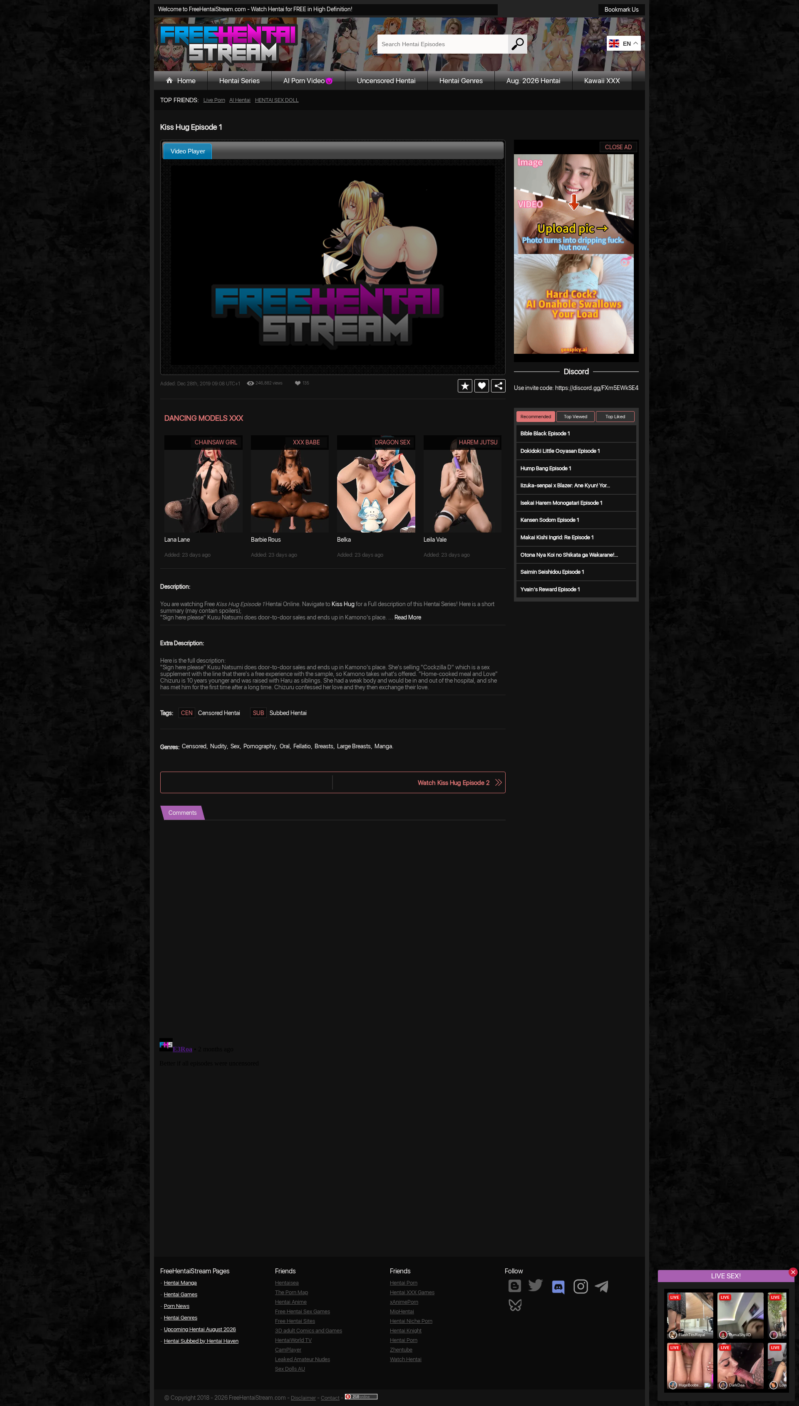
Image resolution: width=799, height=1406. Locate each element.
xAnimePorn (404, 1302)
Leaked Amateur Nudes (302, 1359)
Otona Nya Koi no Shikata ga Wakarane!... (569, 555)
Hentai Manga (180, 1283)
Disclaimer (303, 1398)
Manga (383, 746)
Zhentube (401, 1350)
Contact (330, 1398)
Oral (285, 746)
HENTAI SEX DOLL (277, 100)
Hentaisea (287, 1283)
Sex (235, 746)
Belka (344, 539)
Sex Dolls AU (290, 1369)
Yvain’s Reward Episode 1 (550, 589)
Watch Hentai (406, 1359)
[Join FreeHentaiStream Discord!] (558, 1287)
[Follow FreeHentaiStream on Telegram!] (601, 1286)
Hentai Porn (403, 1283)
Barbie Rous (266, 539)
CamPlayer (288, 1350)
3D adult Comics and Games (308, 1330)
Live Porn (214, 100)
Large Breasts (354, 746)
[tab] (188, 151)
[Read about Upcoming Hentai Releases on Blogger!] (514, 1286)
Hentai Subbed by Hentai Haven (201, 1341)
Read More (408, 617)
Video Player (188, 151)
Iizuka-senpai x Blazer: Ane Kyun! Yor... (565, 485)
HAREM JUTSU (478, 442)
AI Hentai (240, 100)
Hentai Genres (461, 80)
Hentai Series (239, 80)
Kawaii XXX (602, 80)
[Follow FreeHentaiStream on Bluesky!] (514, 1304)
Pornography (259, 746)
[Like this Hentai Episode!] (481, 385)
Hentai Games (180, 1294)
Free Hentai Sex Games (302, 1311)
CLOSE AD (618, 147)
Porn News (176, 1306)
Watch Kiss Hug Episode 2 (453, 782)
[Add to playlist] (465, 385)
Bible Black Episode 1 (545, 433)
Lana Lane (177, 539)
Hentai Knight (406, 1330)
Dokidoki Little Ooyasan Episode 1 (560, 451)
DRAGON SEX (392, 442)
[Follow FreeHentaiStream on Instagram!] (580, 1286)
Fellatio (302, 746)
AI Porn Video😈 (308, 80)
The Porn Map (291, 1292)
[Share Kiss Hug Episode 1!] (498, 385)
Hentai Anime (291, 1302)
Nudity (218, 746)
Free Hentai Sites (295, 1321)
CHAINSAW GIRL (216, 442)
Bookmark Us (622, 9)
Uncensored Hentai (386, 80)
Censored (194, 746)
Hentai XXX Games (412, 1292)
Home (186, 80)
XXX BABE (306, 442)
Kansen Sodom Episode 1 (550, 520)
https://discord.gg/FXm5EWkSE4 (596, 388)
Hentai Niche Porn (411, 1321)
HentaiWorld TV (293, 1340)
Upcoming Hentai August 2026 (200, 1329)
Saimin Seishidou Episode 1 (552, 572)
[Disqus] (333, 924)
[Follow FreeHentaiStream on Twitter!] (535, 1285)
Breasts (324, 746)
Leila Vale (435, 539)
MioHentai (402, 1311)
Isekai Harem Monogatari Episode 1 (562, 503)
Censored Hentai (219, 713)
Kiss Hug (343, 604)
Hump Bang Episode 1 (546, 468)
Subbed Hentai (288, 713)
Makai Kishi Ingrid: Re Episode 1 (557, 537)
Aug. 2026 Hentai (533, 80)
